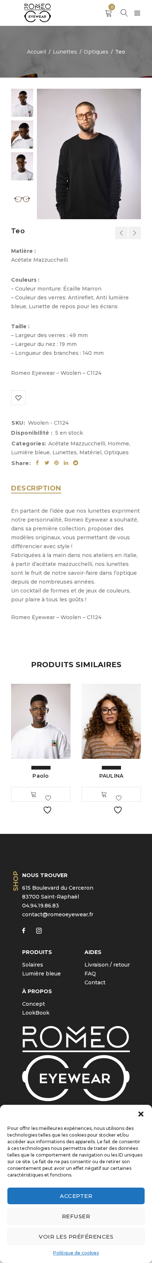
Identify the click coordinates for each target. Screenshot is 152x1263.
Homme (118, 443)
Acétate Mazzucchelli (76, 443)
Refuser (76, 1216)
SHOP (16, 881)
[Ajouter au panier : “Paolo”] (33, 794)
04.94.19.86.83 (40, 905)
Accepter (76, 1195)
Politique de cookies (76, 1253)
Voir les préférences (76, 1236)
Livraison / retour (107, 964)
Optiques (96, 51)
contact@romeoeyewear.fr (57, 914)
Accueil (36, 51)
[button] (141, 1114)
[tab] (36, 488)
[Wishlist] (18, 397)
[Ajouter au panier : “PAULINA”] (104, 794)
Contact (95, 982)
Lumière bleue (30, 452)
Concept (33, 1004)
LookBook (35, 1012)
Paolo (40, 776)
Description (36, 488)
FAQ (90, 973)
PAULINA (111, 776)
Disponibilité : (32, 433)
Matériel (90, 452)
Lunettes (65, 51)
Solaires (32, 964)
